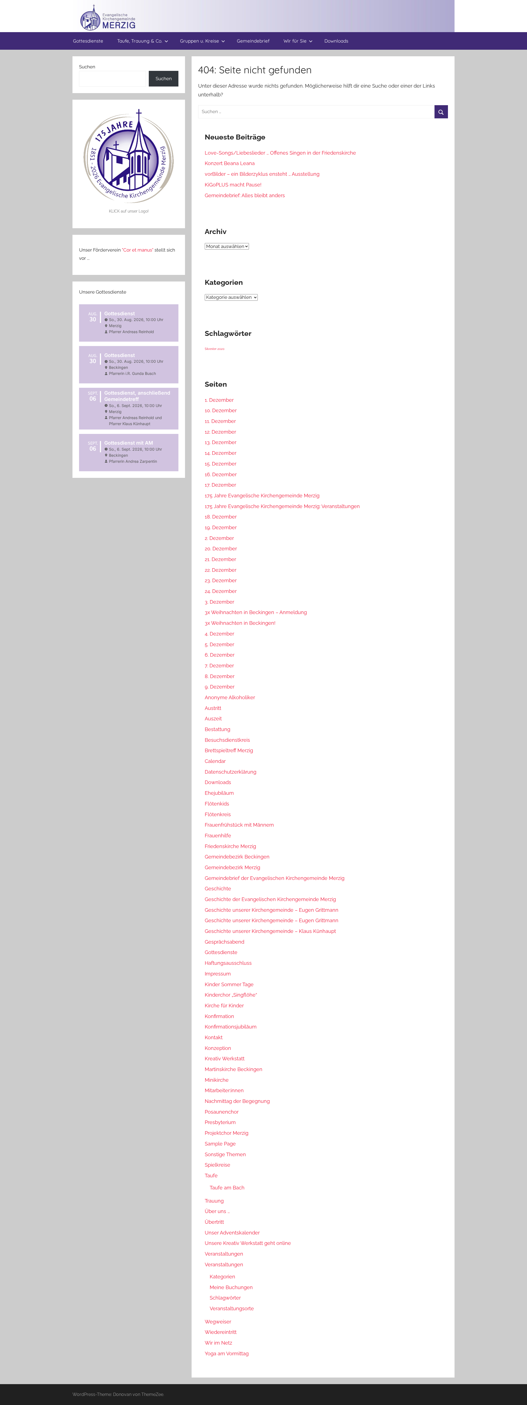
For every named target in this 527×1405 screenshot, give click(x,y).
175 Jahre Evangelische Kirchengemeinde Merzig (262, 495)
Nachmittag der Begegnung (237, 1101)
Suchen (87, 66)
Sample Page (220, 1144)
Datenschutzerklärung (230, 772)
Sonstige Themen (225, 1154)
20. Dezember (221, 548)
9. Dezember (219, 687)
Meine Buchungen (231, 1287)
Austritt (213, 708)
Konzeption (218, 1048)
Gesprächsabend (224, 942)
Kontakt (214, 1037)
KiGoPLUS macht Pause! (233, 185)
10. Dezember (221, 410)
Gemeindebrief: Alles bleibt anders (245, 195)
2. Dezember (219, 538)
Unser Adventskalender (232, 1233)
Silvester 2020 (215, 348)
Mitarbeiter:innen (224, 1090)
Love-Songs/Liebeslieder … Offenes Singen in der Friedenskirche (280, 153)
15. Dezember (220, 464)
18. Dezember (221, 517)
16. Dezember (221, 474)
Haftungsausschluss (228, 963)
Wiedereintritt (221, 1332)
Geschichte (218, 888)
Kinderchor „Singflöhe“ (231, 995)
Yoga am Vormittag (227, 1353)
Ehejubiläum (219, 793)
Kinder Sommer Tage (229, 984)
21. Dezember (220, 559)
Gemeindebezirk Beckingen (237, 857)
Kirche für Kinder (224, 1005)
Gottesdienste (88, 41)
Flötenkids (217, 804)
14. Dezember (220, 453)
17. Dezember (220, 485)
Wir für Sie (295, 41)
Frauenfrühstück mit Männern (239, 825)
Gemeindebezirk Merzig (232, 867)
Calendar (215, 761)
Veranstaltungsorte (232, 1308)
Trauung (214, 1201)
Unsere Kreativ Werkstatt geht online (248, 1243)
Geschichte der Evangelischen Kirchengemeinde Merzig (270, 899)
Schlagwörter (225, 1298)
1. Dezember (219, 400)
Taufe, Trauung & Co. (139, 41)
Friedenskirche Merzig (230, 846)
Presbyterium (220, 1122)
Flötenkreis (218, 814)
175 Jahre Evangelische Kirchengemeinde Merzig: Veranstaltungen (282, 506)
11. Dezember (220, 421)
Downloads (336, 41)
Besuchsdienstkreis (227, 740)
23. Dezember (221, 580)
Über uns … (217, 1211)
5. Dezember (219, 644)
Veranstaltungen (224, 1254)
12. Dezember (220, 432)
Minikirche (217, 1080)
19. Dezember (221, 527)
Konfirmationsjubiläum (231, 1027)
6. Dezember (219, 655)
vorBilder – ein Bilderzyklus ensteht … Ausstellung (262, 174)
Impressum (218, 974)
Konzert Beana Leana (230, 163)
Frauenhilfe (218, 835)
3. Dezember (219, 602)
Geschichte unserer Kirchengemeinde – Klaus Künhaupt (270, 931)
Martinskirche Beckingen (233, 1069)
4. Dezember (219, 634)
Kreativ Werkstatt (225, 1058)
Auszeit (213, 718)
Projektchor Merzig (226, 1133)
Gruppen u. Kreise (199, 41)
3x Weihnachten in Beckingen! (240, 623)
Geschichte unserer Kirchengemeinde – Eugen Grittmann (271, 910)
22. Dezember (220, 570)
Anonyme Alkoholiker (230, 697)
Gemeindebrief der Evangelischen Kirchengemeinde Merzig (274, 878)
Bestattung (217, 729)
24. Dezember (221, 591)
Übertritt (214, 1222)
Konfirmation (219, 1016)
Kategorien (222, 1276)
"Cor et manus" (137, 250)
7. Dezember (219, 665)
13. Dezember (220, 442)
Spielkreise (217, 1165)
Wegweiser (218, 1322)
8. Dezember (219, 676)
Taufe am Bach (227, 1188)
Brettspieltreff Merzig (229, 750)
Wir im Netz (218, 1343)
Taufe (211, 1175)
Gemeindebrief (253, 41)
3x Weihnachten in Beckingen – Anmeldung (256, 612)
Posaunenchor (222, 1112)
